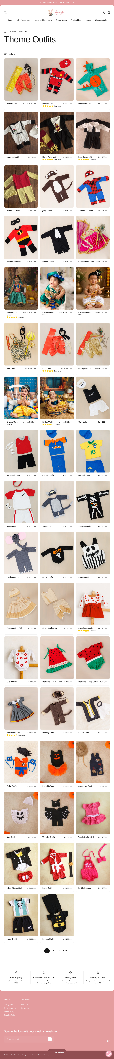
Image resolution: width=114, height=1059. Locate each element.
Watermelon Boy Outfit (86, 675)
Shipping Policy (9, 1006)
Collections (12, 32)
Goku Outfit (12, 778)
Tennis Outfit (12, 522)
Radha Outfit (47, 419)
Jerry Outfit (46, 208)
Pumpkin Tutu (47, 778)
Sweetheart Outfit (84, 623)
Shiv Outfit (11, 366)
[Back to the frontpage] (5, 31)
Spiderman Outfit (84, 208)
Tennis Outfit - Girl (85, 829)
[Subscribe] (50, 1030)
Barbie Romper (83, 879)
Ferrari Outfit (47, 102)
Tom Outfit (46, 522)
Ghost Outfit (47, 572)
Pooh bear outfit (13, 208)
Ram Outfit (46, 366)
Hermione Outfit (13, 726)
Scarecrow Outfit (84, 778)
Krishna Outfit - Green (48, 312)
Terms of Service (10, 999)
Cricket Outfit (47, 472)
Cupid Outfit (12, 675)
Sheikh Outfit (82, 726)
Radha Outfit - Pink (83, 259)
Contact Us (25, 999)
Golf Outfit (81, 419)
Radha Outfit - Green (12, 312)
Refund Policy (9, 1002)
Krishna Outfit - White (83, 312)
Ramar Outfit (12, 102)
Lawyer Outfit (47, 258)
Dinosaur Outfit (83, 102)
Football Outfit (83, 472)
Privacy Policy (9, 995)
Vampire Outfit (48, 829)
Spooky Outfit (83, 572)
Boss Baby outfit (84, 155)
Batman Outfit (47, 929)
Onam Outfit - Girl (14, 623)
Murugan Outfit (83, 366)
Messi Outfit (12, 929)
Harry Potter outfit (49, 155)
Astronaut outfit (13, 155)
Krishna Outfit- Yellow (13, 420)
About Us (24, 995)
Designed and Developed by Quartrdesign (36, 1045)
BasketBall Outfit (13, 472)
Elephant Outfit (13, 572)
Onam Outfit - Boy (49, 623)
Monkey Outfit (48, 726)
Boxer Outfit (47, 879)
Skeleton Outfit (83, 522)
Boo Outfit (11, 829)
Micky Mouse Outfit (15, 879)
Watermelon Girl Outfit (51, 675)
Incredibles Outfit (14, 258)
